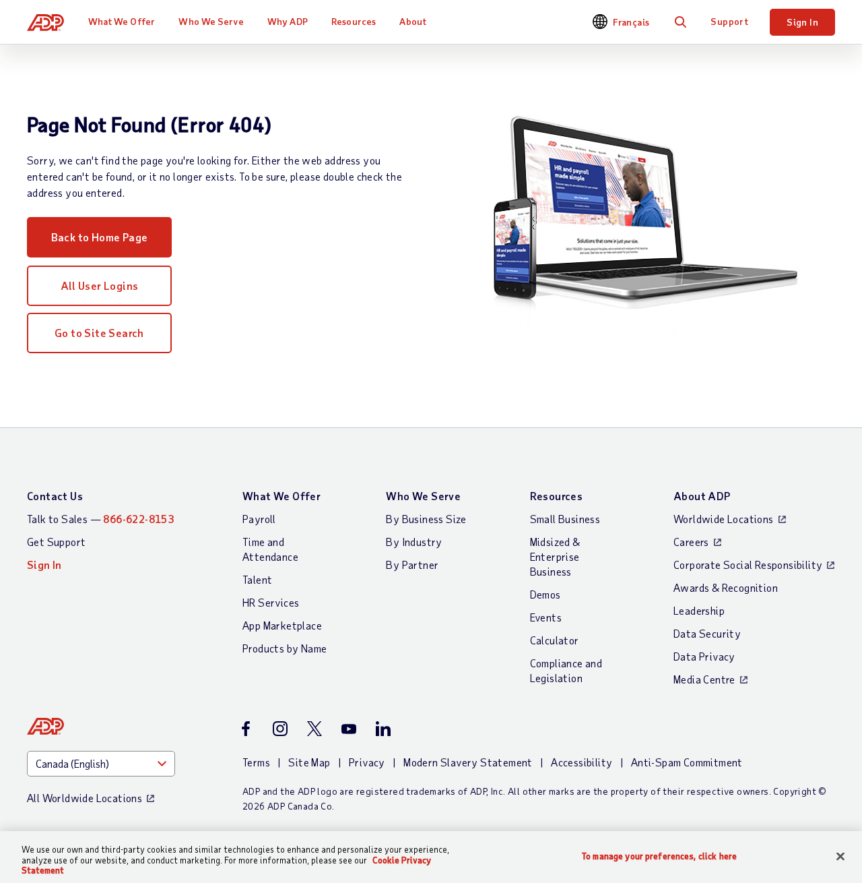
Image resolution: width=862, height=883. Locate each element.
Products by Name (284, 648)
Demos (545, 594)
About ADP (702, 495)
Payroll (259, 518)
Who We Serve (210, 21)
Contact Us (55, 495)
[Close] (840, 856)
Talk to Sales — (100, 518)
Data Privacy (704, 656)
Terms (256, 762)
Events (546, 617)
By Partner (412, 564)
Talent (257, 579)
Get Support (56, 541)
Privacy (367, 762)
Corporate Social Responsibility (747, 564)
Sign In (802, 22)
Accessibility (581, 762)
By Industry (414, 541)
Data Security (707, 633)
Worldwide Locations (723, 518)
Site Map (309, 762)
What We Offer (121, 21)
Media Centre (704, 679)
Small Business (565, 518)
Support (729, 21)
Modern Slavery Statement (468, 762)
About (412, 21)
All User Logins (100, 285)
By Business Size (426, 518)
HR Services (270, 602)
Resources (353, 21)
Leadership (699, 610)
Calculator (554, 640)
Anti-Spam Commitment (687, 762)
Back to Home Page (99, 237)
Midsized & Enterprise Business (555, 556)
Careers (691, 541)
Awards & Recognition (725, 587)
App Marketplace (282, 625)
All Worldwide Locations (84, 797)
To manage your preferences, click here (659, 856)
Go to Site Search (99, 332)
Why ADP (287, 21)
